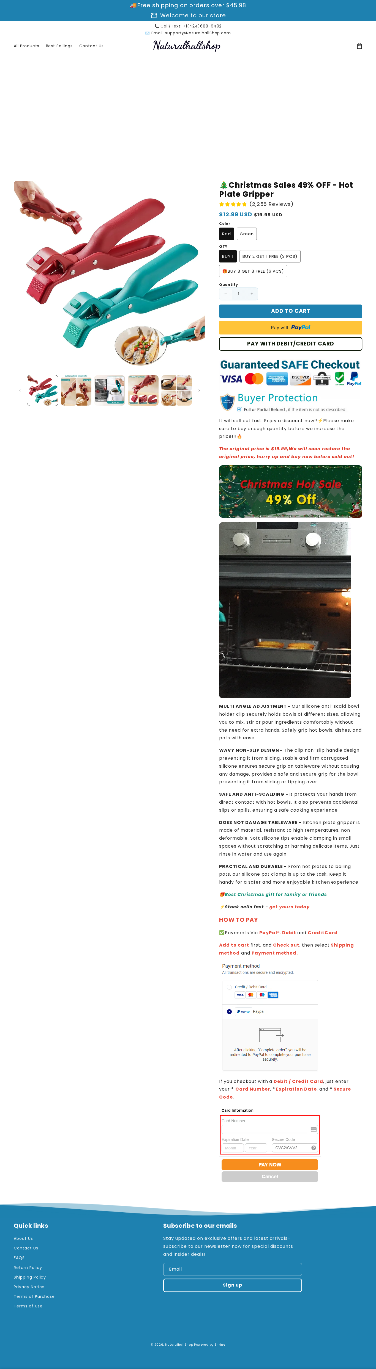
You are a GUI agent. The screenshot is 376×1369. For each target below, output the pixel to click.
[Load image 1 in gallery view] (42, 390)
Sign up (232, 1285)
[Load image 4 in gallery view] (143, 390)
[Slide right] (199, 391)
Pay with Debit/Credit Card (290, 343)
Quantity (228, 284)
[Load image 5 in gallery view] (176, 390)
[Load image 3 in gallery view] (109, 390)
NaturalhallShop (179, 1344)
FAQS (19, 1257)
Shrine (220, 1344)
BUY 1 (228, 256)
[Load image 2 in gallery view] (76, 390)
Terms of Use (28, 1306)
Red (226, 234)
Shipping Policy (30, 1277)
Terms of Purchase (34, 1296)
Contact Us (26, 1248)
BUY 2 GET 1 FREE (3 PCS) (270, 256)
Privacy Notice (29, 1287)
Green (247, 234)
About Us (23, 1238)
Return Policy (28, 1267)
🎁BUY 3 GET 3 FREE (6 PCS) (253, 271)
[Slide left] (20, 391)
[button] (359, 46)
